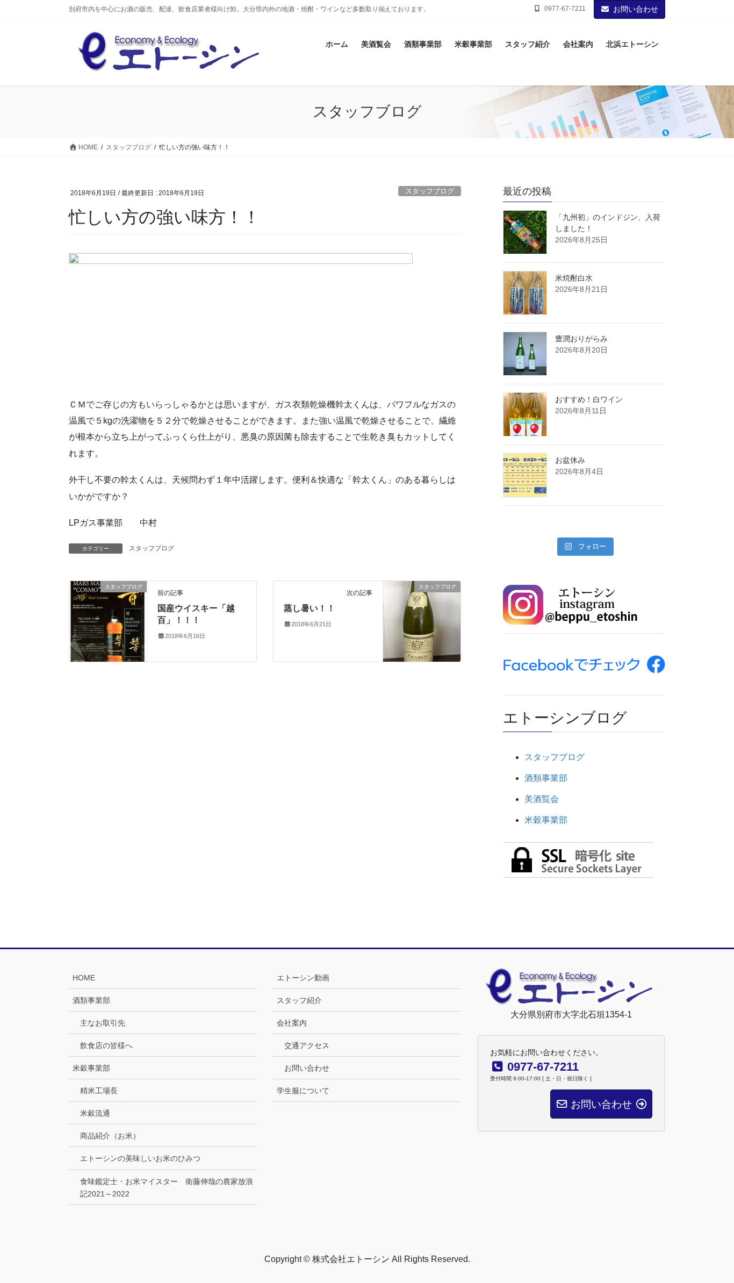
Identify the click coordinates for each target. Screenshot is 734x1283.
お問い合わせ (635, 9)
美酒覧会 (541, 799)
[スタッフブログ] (108, 620)
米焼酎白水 (574, 278)
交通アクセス (306, 1045)
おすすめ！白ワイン (589, 399)
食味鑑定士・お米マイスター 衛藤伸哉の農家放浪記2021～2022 (166, 1187)
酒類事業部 (545, 778)
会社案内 (292, 1023)
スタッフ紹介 (299, 1000)
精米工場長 (99, 1090)
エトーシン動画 (303, 977)
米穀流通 (95, 1113)
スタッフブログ (429, 191)
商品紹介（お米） (110, 1135)
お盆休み (570, 460)
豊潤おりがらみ (581, 338)
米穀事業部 (545, 820)
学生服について (303, 1090)
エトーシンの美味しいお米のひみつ (140, 1158)
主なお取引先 (102, 1023)
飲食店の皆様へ (106, 1045)
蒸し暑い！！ (309, 608)
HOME (84, 977)
